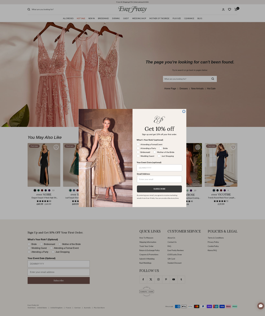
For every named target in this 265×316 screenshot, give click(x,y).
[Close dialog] (183, 111)
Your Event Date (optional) (149, 162)
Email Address (143, 174)
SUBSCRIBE (159, 189)
